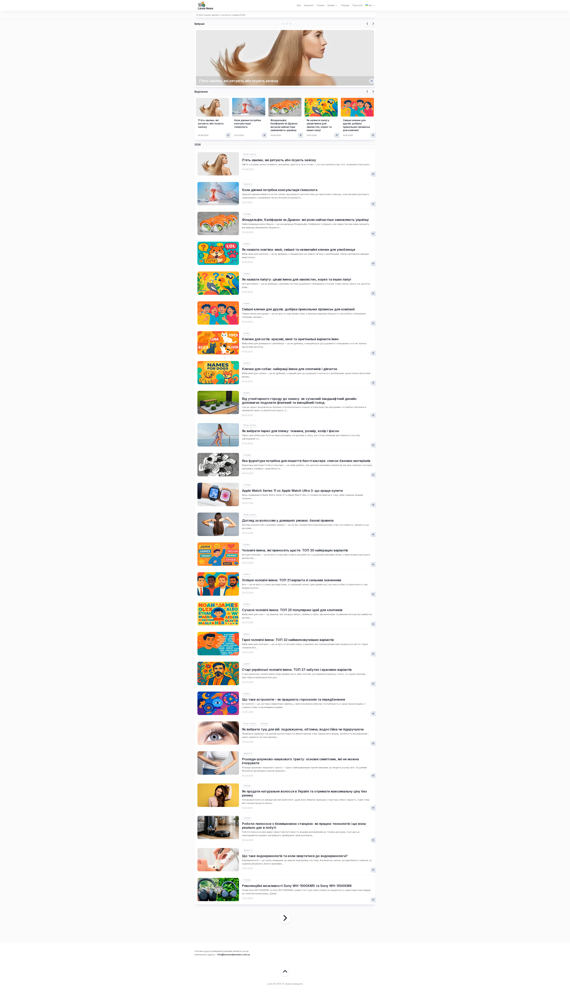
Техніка (320, 5)
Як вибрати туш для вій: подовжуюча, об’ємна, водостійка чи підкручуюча (303, 729)
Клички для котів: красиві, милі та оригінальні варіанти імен (290, 339)
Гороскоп (357, 5)
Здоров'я (247, 184)
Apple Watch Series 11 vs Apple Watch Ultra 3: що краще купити (292, 491)
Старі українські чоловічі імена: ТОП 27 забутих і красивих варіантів (297, 670)
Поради (345, 5)
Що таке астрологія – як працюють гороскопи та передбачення (293, 699)
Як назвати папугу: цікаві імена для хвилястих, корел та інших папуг (297, 279)
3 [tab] (287, 24)
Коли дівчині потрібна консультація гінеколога (247, 123)
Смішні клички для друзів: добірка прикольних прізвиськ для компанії (298, 309)
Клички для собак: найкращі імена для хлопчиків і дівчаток (289, 369)
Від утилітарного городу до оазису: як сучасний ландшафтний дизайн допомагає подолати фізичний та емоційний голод (299, 400)
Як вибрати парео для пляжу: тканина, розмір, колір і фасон (290, 431)
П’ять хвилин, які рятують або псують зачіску (238, 81)
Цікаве (330, 5)
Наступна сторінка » (285, 918)
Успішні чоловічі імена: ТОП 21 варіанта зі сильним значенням (291, 580)
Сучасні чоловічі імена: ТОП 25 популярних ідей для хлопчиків (292, 610)
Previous (367, 23)
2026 (197, 144)
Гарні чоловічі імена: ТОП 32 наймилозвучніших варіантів (288, 640)
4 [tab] (290, 24)
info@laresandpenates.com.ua (233, 954)
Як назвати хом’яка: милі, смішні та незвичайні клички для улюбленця (298, 249)
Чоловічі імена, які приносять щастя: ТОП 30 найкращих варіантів (295, 550)
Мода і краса (249, 154)
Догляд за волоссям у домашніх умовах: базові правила (288, 520)
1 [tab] (280, 24)
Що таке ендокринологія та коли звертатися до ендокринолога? (294, 856)
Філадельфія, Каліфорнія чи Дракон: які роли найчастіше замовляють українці (305, 220)
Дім (299, 5)
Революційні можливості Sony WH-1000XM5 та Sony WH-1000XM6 (297, 886)
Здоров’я (309, 5)
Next (373, 23)
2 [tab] (283, 24)
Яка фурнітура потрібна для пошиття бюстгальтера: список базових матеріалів (306, 461)
